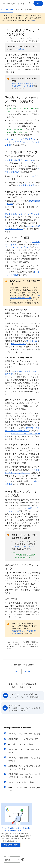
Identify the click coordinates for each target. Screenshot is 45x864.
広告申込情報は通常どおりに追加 (19, 160)
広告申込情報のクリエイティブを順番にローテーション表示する (24, 767)
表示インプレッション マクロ (26, 546)
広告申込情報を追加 (27, 185)
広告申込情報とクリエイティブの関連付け (24, 739)
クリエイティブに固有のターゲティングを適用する (24, 759)
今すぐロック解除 (11, 845)
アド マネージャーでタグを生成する (20, 139)
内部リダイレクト (18, 344)
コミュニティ (19, 10)
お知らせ (28, 10)
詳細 (33, 20)
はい (16, 672)
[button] (4, 3)
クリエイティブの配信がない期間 (21, 782)
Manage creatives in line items (17, 728)
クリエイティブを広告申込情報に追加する (24, 734)
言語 (8, 856)
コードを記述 (32, 341)
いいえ (27, 672)
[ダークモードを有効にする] (23, 859)
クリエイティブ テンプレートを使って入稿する (23, 751)
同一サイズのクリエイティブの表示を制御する (24, 789)
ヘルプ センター (7, 10)
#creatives (19, 49)
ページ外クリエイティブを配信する (21, 744)
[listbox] (12, 859)
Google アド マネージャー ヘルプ (17, 3)
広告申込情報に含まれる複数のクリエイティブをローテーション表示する (24, 775)
